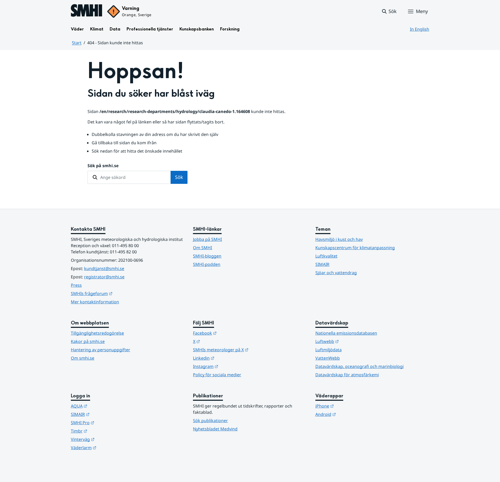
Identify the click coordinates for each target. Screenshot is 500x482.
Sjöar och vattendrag (336, 273)
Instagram (231, 366)
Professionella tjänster (150, 29)
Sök (179, 177)
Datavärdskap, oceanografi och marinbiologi (359, 366)
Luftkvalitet (326, 256)
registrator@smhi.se (104, 277)
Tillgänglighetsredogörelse (97, 333)
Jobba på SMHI (207, 239)
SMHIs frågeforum (117, 293)
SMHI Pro (108, 422)
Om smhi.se (82, 358)
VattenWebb (327, 358)
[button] (389, 11)
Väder (77, 29)
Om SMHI (202, 248)
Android (351, 414)
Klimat (96, 29)
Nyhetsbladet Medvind (215, 429)
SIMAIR (322, 264)
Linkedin (229, 358)
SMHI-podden (206, 264)
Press (76, 285)
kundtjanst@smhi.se (104, 268)
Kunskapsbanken (196, 29)
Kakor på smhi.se (88, 341)
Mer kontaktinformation (95, 302)
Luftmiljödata (328, 350)
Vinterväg (108, 439)
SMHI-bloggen (207, 256)
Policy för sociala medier (217, 375)
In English (419, 29)
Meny (422, 11)
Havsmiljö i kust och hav (339, 239)
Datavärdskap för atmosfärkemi (347, 375)
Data (115, 29)
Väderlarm (109, 447)
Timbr (104, 431)
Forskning (230, 29)
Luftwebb (352, 341)
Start (77, 43)
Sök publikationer (210, 420)
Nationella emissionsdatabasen (346, 333)
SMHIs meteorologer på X (246, 350)
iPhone (350, 406)
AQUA (104, 406)
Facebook (230, 333)
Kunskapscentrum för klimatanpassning (355, 248)
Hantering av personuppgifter (100, 350)
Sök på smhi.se (103, 165)
